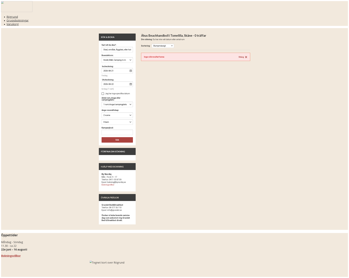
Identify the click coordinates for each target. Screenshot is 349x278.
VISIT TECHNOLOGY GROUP (21, 275)
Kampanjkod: (108, 128)
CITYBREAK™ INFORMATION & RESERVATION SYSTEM (101, 275)
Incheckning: (108, 66)
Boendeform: (108, 55)
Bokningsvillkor (108, 185)
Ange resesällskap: (110, 110)
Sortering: (145, 46)
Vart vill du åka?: (109, 45)
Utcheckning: (108, 80)
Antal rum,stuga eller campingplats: (111, 99)
